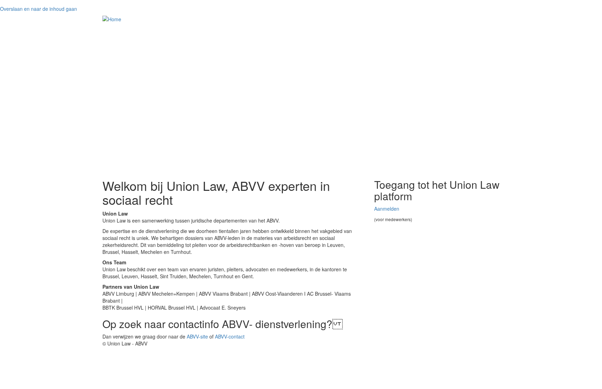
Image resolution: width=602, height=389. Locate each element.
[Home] (111, 19)
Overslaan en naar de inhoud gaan (38, 8)
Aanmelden (386, 208)
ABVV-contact (230, 336)
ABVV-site (197, 336)
